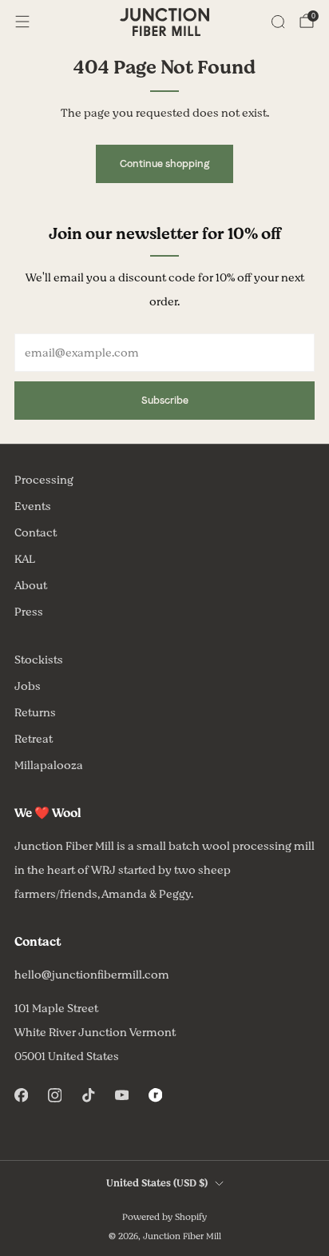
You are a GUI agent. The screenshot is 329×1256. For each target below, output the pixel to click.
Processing (43, 480)
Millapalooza (48, 765)
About (30, 585)
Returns (35, 712)
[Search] (278, 22)
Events (32, 506)
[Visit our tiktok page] (88, 1095)
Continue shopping (164, 163)
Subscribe (164, 400)
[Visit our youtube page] (121, 1095)
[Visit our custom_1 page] (155, 1095)
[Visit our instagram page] (54, 1095)
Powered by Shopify (164, 1217)
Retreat (33, 739)
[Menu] (22, 22)
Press (28, 612)
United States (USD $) (157, 1183)
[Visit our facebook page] (21, 1095)
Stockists (38, 660)
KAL (24, 559)
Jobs (27, 686)
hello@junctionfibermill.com (91, 975)
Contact (35, 532)
